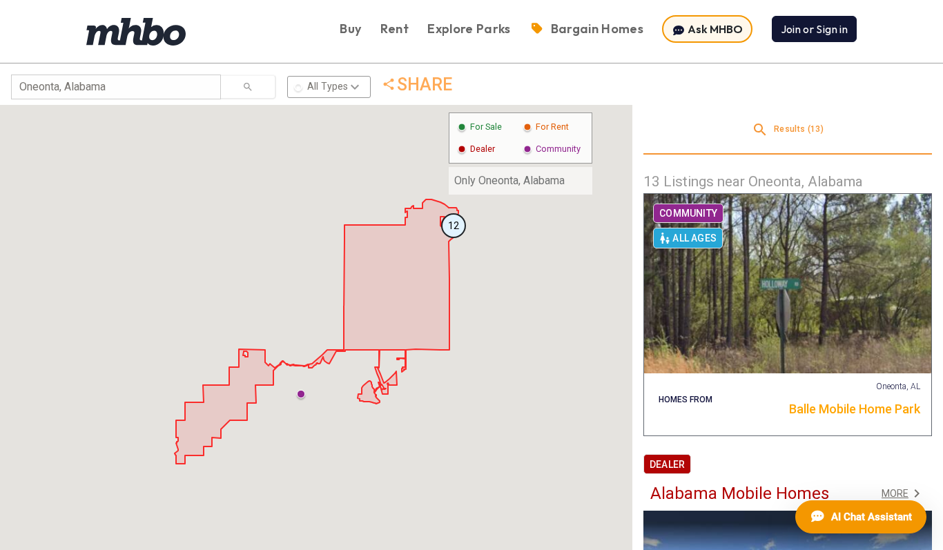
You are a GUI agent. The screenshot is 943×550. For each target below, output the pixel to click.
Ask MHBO (714, 29)
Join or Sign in (814, 29)
